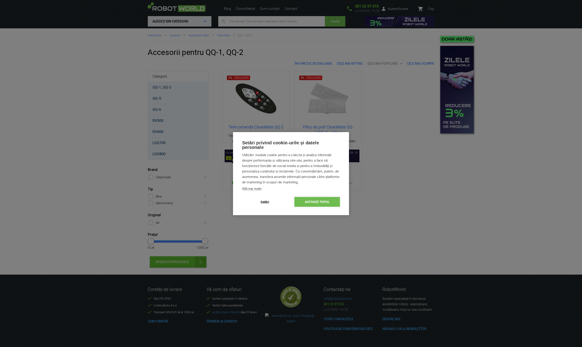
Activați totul (317, 202)
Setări (265, 202)
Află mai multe (251, 188)
